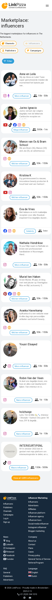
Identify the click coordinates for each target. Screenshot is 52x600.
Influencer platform (36, 513)
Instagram (10, 548)
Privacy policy (34, 555)
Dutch (34, 576)
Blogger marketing (36, 531)
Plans (30, 548)
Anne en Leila (27, 74)
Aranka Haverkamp (30, 310)
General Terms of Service (39, 559)
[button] (8, 61)
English (34, 572)
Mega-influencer (21, 130)
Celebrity (30, 231)
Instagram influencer (37, 527)
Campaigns (8, 515)
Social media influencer (38, 524)
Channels (7, 511)
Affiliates (32, 509)
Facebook (10, 555)
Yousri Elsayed (28, 344)
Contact (31, 544)
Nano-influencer (23, 400)
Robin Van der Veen (31, 378)
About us (32, 541)
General (6, 572)
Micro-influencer (22, 96)
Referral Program (36, 563)
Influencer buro (34, 520)
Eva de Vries (27, 209)
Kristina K (25, 175)
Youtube (10, 559)
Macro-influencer (18, 468)
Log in (5, 518)
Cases (31, 552)
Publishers (7, 507)
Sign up (6, 522)
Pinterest (10, 552)
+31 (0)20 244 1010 (28, 594)
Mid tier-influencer (20, 163)
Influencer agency (36, 516)
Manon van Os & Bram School (32, 143)
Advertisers (33, 505)
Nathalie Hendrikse (31, 243)
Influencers (8, 504)
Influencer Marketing (37, 498)
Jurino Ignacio (28, 107)
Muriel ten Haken (29, 276)
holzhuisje (25, 412)
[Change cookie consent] (24, 597)
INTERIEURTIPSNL (31, 445)
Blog (8, 541)
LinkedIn (9, 544)
